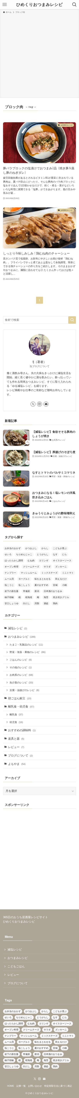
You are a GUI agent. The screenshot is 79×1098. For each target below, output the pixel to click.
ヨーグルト (24, 579)
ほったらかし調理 (14, 560)
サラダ (47, 566)
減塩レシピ (17, 628)
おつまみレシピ (21, 636)
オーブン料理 (11, 566)
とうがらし (42, 554)
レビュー (16, 747)
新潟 (37, 591)
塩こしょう (24, 585)
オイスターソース (62, 560)
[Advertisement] (39, 55)
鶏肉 (55, 603)
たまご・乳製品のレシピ (26, 644)
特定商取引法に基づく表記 (58, 1086)
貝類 (37, 603)
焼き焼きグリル (61, 597)
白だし (26, 603)
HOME (10, 1086)
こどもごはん (16, 966)
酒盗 (46, 603)
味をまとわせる (43, 579)
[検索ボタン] (74, 4)
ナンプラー (10, 572)
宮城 (55, 585)
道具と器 (16, 738)
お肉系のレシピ (21, 674)
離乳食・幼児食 (21, 706)
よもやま (17, 763)
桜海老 (28, 597)
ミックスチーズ (49, 572)
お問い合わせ (35, 1086)
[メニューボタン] (4, 4)
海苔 (46, 597)
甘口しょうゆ (11, 603)
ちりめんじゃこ (24, 554)
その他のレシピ (21, 667)
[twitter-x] (32, 404)
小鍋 (64, 585)
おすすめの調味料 (22, 730)
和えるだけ (61, 579)
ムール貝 (9, 579)
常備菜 (26, 591)
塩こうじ (9, 585)
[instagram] (39, 404)
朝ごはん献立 (19, 698)
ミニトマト (68, 572)
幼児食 (16, 722)
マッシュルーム (29, 572)
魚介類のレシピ (21, 682)
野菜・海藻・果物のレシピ (27, 652)
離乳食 (16, 714)
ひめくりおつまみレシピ (39, 5)
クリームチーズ (31, 566)
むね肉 (31, 560)
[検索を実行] (72, 320)
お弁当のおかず (13, 548)
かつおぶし (31, 548)
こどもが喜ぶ (60, 548)
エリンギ (43, 560)
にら (64, 554)
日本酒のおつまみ (53, 591)
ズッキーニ (61, 566)
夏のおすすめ (41, 585)
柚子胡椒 (9, 597)
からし (44, 548)
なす (55, 554)
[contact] (46, 404)
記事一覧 (21, 1086)
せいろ (8, 554)
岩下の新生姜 (11, 591)
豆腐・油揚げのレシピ (24, 690)
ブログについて (20, 755)
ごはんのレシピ (21, 659)
